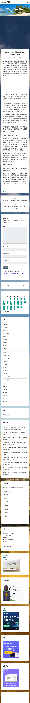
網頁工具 (5, 392)
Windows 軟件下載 (7, 333)
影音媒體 (5, 346)
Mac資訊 (5, 364)
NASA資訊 (5, 374)
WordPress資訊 (6, 377)
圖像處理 (5, 342)
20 (3, 307)
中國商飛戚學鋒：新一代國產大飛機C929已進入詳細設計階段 (15, 206)
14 (7, 304)
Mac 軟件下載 (6, 355)
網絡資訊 (6, 191)
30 (14, 309)
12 (24, 302)
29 (10, 309)
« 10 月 (4, 311)
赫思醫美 (5, 327)
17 (17, 304)
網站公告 (5, 324)
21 (7, 307)
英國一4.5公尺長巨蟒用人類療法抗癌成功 (13, 432)
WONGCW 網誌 (5, 2)
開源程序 (5, 389)
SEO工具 (5, 395)
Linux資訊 (5, 367)
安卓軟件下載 (6, 358)
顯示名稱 (5, 246)
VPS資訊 (5, 370)
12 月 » (8, 311)
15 (10, 304)
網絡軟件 (5, 349)
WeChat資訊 (6, 380)
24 (17, 307)
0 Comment (20, 57)
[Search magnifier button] (26, 285)
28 (7, 309)
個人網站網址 (6, 260)
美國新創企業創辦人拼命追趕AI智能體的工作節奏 (15, 452)
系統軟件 (5, 336)
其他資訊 (5, 402)
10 (17, 302)
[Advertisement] (15, 33)
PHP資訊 (5, 383)
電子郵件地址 (6, 253)
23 (14, 307)
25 (21, 307)
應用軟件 (5, 352)
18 (21, 304)
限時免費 (5, 330)
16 (14, 304)
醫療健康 (5, 398)
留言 (4, 226)
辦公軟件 (5, 339)
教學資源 (5, 386)
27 (3, 309)
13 (3, 304)
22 (10, 307)
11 (21, 302)
